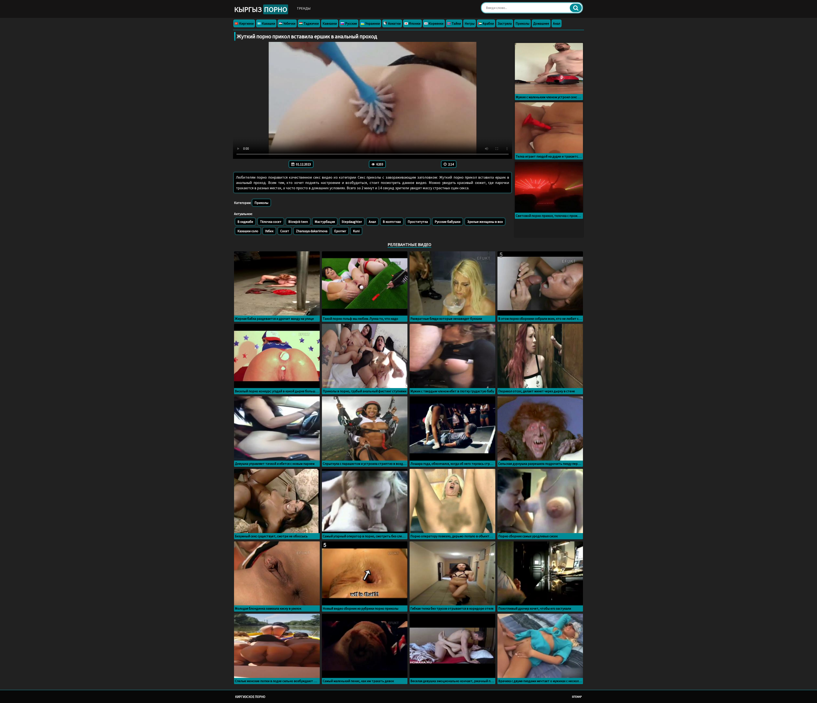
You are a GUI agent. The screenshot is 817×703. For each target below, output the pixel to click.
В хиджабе (245, 221)
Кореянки (435, 23)
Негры (469, 23)
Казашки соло (247, 231)
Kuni (356, 231)
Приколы (522, 23)
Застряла (505, 23)
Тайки (456, 23)
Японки (414, 23)
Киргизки (246, 23)
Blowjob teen (298, 221)
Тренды (304, 8)
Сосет (284, 231)
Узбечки (289, 23)
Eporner (340, 231)
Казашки (268, 23)
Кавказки (330, 23)
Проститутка (418, 221)
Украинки (372, 23)
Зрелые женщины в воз (485, 221)
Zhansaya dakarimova (311, 231)
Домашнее (541, 23)
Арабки (488, 23)
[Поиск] (576, 8)
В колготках (392, 221)
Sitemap (577, 697)
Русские (350, 23)
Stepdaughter (352, 221)
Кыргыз (260, 9)
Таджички (311, 23)
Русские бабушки (447, 221)
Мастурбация (325, 221)
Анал (556, 23)
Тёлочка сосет (270, 221)
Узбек (269, 231)
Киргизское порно (250, 697)
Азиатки (394, 23)
